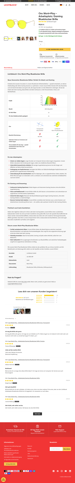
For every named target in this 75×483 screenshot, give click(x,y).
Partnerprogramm (31, 451)
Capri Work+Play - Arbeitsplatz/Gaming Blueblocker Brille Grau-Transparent (29, 323)
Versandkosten (49, 27)
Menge (41, 41)
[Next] (34, 24)
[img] (9, 325)
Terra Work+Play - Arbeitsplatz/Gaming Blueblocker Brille (24, 378)
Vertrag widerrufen (10, 464)
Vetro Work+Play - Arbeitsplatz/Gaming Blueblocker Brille (24, 397)
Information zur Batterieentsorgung (13, 457)
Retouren (29, 446)
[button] (43, 22)
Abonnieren (66, 449)
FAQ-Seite (24, 282)
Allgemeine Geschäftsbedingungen (12, 446)
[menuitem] (27, 5)
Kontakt (29, 448)
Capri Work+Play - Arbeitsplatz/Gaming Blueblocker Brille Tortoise (26, 341)
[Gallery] (20, 26)
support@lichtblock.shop (15, 284)
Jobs (28, 453)
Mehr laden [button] (37, 414)
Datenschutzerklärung (32, 456)
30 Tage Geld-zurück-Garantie (11, 459)
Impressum (30, 458)
